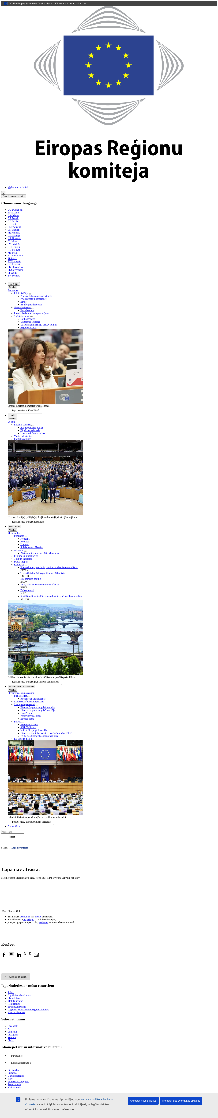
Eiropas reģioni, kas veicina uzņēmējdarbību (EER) (46, 733)
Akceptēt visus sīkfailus (143, 1100)
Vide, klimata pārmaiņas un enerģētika (39, 584)
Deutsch (14, 221)
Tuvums (24, 544)
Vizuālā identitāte (16, 1012)
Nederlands (15, 255)
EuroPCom (26, 713)
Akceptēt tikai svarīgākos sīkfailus (181, 1100)
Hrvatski (14, 238)
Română (14, 264)
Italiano (13, 241)
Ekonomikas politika (30, 578)
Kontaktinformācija (21, 1062)
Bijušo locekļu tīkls (30, 430)
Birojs (23, 301)
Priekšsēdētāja (21, 293)
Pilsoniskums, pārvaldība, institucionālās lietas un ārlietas (49, 567)
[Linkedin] (18, 956)
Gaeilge (14, 235)
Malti (12, 252)
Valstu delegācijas (23, 436)
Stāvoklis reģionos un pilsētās (29, 701)
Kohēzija (25, 538)
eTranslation (14, 998)
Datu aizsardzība (16, 1075)
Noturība (24, 541)
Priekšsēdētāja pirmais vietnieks (36, 296)
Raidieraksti (14, 1003)
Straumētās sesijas (17, 1006)
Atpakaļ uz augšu (17, 976)
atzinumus (25, 916)
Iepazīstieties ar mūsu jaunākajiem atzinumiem (35, 681)
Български (15, 209)
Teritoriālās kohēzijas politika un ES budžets (42, 573)
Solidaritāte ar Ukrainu (31, 547)
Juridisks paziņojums (18, 1081)
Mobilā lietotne (15, 1001)
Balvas (17, 721)
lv (3, 193)
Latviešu (14, 244)
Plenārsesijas (20, 695)
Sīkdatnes (12, 1073)
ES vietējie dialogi (23, 738)
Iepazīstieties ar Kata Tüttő (25, 410)
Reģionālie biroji (28, 327)
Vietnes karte (14, 1087)
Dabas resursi (27, 590)
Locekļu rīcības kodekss (32, 433)
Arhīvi (11, 992)
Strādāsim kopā (22, 316)
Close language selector (14, 196)
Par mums (14, 284)
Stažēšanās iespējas (30, 321)
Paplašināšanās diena (30, 716)
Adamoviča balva (29, 724)
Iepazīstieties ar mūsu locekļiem (28, 521)
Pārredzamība (27, 310)
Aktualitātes (14, 826)
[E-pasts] (36, 956)
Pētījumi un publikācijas (26, 556)
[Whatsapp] (30, 954)
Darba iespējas (27, 319)
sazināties (43, 922)
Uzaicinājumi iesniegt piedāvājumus (38, 324)
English (13, 229)
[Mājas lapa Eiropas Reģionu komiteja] (109, 181)
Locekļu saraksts (22, 424)
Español (13, 212)
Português (14, 261)
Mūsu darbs (14, 526)
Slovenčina (15, 267)
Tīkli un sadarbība (23, 558)
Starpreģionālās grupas (31, 427)
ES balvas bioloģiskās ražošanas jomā (39, 736)
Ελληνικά (14, 227)
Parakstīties (17, 1055)
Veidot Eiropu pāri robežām (34, 730)
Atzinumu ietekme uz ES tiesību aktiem (40, 553)
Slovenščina (15, 270)
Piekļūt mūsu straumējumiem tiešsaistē (31, 821)
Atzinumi (18, 550)
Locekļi (12, 415)
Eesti (12, 224)
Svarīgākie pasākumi (24, 704)
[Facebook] (3, 956)
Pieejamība (13, 1070)
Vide (10, 1078)
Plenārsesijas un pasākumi (21, 686)
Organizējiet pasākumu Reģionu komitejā (28, 1009)
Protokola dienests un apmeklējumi (31, 313)
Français (14, 232)
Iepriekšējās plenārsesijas (32, 698)
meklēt (38, 916)
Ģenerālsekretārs (22, 307)
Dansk (13, 218)
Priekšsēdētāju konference (33, 298)
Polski (12, 258)
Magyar (14, 249)
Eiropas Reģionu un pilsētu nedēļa (37, 710)
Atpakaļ (12, 287)
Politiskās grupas (22, 439)
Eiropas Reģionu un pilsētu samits (37, 707)
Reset (12, 837)
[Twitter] (25, 954)
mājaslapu (28, 919)
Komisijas (19, 564)
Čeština (13, 215)
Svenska (14, 275)
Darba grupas (21, 561)
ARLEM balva (28, 727)
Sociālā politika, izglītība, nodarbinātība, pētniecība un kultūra (51, 596)
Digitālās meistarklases (19, 995)
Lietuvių (14, 247)
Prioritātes (19, 535)
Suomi (12, 272)
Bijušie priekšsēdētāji (31, 304)
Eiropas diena (27, 718)
